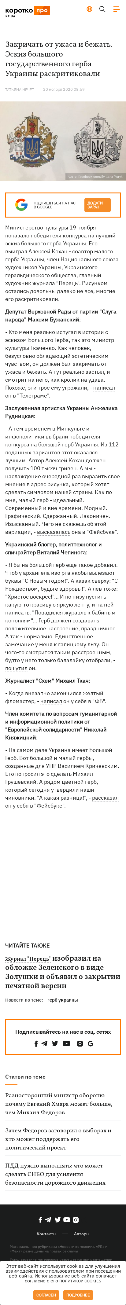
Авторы (81, 1234)
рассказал (105, 797)
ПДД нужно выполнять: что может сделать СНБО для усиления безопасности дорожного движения (55, 1174)
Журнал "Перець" (28, 959)
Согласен (46, 1295)
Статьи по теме (25, 1076)
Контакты (46, 1234)
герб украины (62, 1000)
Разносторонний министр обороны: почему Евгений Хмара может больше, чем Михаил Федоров (58, 1104)
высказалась (53, 531)
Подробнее (78, 1295)
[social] (36, 1043)
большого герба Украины (53, 243)
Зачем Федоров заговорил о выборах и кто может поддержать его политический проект (58, 1139)
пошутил (16, 668)
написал (104, 387)
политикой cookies (80, 1281)
